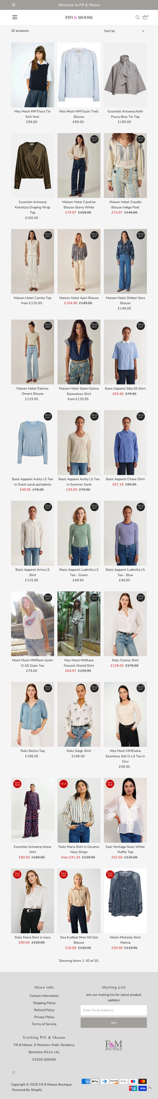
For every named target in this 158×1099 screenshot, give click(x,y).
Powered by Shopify (27, 1090)
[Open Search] (137, 17)
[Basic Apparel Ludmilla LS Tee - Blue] (125, 533)
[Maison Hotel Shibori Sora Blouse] (125, 261)
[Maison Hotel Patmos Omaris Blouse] (32, 352)
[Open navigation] (15, 17)
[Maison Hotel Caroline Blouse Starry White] (79, 165)
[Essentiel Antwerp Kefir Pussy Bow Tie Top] (125, 75)
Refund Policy (44, 1010)
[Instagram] (13, 5)
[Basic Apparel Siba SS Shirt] (125, 352)
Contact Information (44, 996)
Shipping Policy (44, 1003)
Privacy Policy (44, 1017)
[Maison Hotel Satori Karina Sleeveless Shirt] (79, 352)
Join (114, 1022)
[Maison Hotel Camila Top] (32, 261)
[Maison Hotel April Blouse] (79, 261)
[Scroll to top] (150, 1088)
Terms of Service (44, 1024)
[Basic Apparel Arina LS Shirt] (32, 533)
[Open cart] (145, 17)
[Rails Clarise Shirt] (125, 623)
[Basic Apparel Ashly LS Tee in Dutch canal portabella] (32, 442)
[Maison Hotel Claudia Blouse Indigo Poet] (125, 165)
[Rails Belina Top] (32, 714)
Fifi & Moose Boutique (55, 1084)
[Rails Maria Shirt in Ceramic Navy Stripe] (79, 810)
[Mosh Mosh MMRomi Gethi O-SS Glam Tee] (32, 623)
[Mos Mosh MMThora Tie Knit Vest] (32, 75)
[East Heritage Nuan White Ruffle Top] (125, 810)
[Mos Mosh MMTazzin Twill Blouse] (79, 75)
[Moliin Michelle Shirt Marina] (125, 900)
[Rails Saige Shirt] (79, 714)
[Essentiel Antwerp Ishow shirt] (32, 810)
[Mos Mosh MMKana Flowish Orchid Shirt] (79, 623)
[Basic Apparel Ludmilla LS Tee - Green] (79, 533)
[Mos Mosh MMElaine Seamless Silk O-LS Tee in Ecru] (125, 714)
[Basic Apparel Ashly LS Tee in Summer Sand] (79, 442)
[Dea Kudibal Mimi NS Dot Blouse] (79, 900)
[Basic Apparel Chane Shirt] (125, 442)
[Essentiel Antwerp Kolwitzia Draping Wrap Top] (32, 165)
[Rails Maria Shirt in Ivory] (32, 900)
